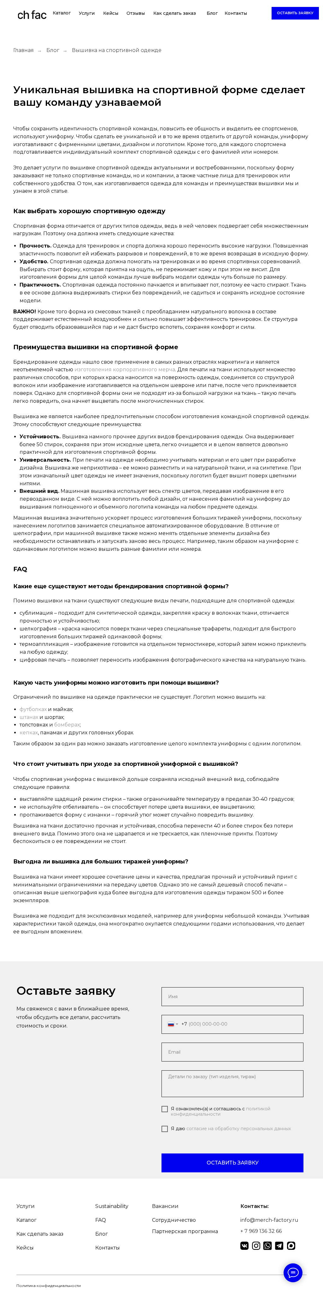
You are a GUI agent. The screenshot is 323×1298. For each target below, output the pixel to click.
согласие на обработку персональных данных (238, 1128)
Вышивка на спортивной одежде (117, 50)
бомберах (67, 725)
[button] (295, 13)
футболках (33, 709)
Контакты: (254, 1206)
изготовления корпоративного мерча (124, 370)
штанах (29, 717)
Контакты (236, 13)
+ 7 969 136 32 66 (261, 1231)
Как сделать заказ (174, 13)
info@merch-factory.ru (269, 1220)
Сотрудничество (174, 1220)
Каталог (62, 13)
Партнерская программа (185, 1231)
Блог (212, 13)
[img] (32, 15)
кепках (29, 733)
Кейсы (110, 13)
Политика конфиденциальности (48, 1285)
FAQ (100, 1220)
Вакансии (165, 1206)
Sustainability (111, 1206)
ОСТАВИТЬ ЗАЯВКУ (233, 1163)
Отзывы (135, 13)
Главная (23, 50)
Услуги (87, 13)
